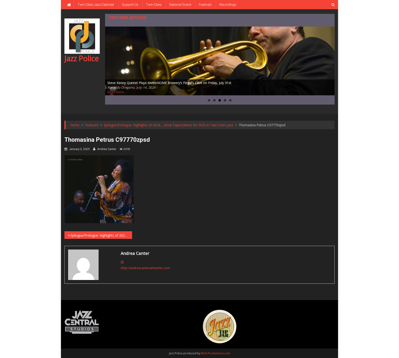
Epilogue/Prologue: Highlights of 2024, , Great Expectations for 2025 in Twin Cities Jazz (101, 235)
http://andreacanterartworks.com (145, 268)
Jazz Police (81, 58)
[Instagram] (122, 262)
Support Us (130, 4)
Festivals (205, 4)
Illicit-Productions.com (215, 353)
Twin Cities (154, 4)
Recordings (227, 4)
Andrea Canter (106, 149)
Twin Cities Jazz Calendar (96, 4)
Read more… (117, 92)
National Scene (180, 4)
